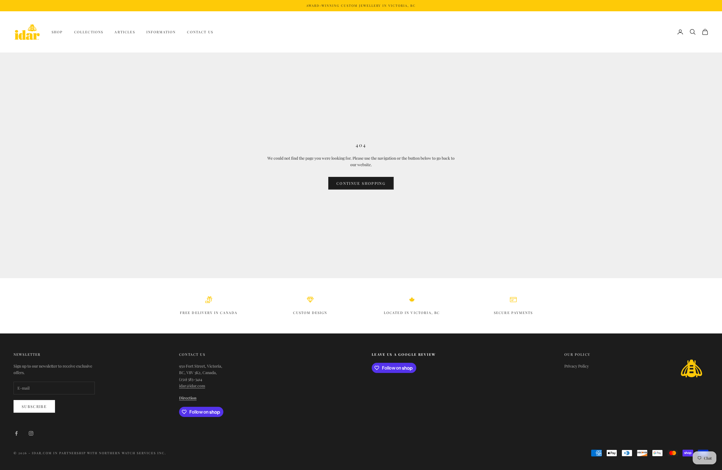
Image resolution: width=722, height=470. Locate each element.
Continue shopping (361, 183)
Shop (57, 32)
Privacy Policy (576, 366)
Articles (125, 32)
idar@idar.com (192, 385)
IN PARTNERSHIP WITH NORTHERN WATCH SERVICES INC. (109, 453)
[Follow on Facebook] (16, 433)
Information (161, 32)
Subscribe (34, 406)
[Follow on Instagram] (31, 433)
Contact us (200, 32)
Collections (89, 32)
